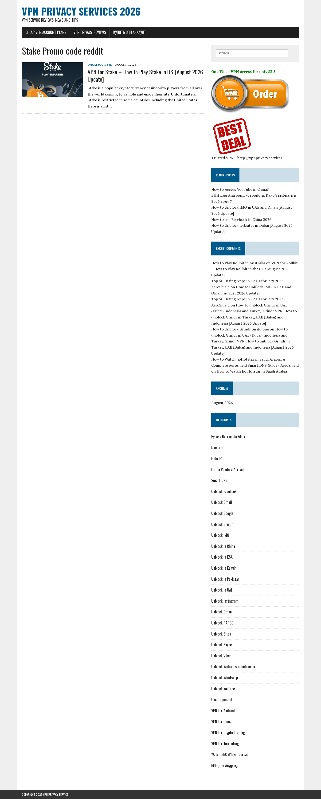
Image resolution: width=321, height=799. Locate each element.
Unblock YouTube (223, 689)
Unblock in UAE (221, 590)
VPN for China (221, 721)
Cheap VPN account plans (45, 32)
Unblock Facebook (223, 491)
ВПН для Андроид (224, 765)
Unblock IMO (220, 535)
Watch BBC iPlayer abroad (230, 754)
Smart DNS (219, 480)
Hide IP (216, 458)
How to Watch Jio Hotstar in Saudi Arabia (252, 371)
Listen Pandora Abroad (227, 469)
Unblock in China (223, 546)
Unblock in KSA (222, 557)
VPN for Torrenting (225, 743)
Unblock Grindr (222, 524)
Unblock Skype (221, 645)
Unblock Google (222, 513)
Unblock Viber (221, 656)
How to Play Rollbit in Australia (238, 263)
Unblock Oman (221, 612)
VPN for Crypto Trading (228, 732)
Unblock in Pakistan (225, 579)
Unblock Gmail (221, 502)
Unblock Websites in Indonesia (233, 666)
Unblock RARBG (222, 623)
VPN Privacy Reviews (90, 32)
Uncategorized (100, 64)
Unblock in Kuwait (224, 568)
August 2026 (222, 402)
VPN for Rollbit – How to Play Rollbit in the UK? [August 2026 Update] (254, 269)
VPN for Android (223, 710)
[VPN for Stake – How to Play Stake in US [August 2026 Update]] (52, 93)
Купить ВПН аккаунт (129, 32)
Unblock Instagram (225, 601)
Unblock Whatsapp (224, 677)
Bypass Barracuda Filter (228, 436)
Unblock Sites (221, 634)
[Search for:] (252, 53)
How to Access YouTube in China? (240, 189)
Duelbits (217, 447)
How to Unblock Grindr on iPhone (240, 329)
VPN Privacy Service (55, 794)
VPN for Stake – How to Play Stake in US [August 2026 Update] (145, 75)
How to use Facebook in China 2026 (241, 219)
